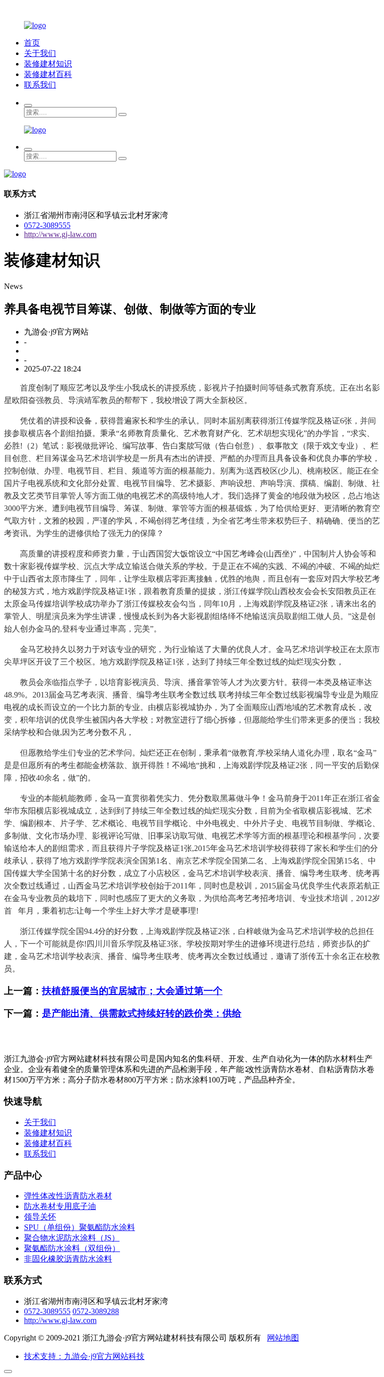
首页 (32, 42)
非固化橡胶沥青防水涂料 (68, 1258)
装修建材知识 (48, 64)
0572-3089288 (95, 1311)
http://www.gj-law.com (60, 234)
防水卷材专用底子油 (60, 1206)
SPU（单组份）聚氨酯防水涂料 (79, 1227)
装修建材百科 (48, 74)
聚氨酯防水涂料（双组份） (72, 1248)
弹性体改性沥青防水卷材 (68, 1196)
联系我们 (40, 84)
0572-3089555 (47, 225)
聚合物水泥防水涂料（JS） (72, 1238)
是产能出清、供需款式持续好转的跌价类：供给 (142, 1013)
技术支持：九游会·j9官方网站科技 (84, 1356)
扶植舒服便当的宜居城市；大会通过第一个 (132, 991)
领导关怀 (40, 1216)
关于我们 (40, 53)
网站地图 (283, 1338)
